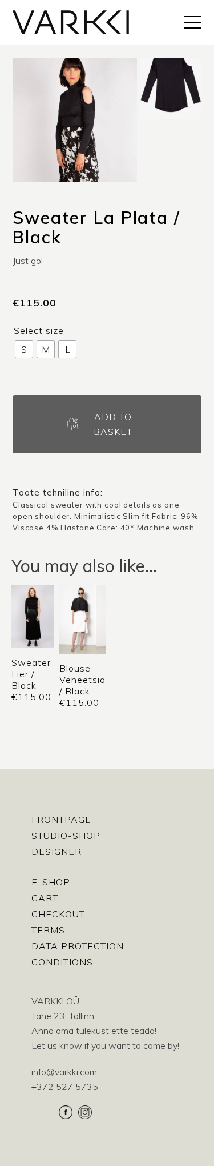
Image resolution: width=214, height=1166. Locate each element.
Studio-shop (65, 835)
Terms (48, 930)
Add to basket (113, 424)
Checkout (58, 914)
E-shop (50, 882)
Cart (44, 898)
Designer (56, 851)
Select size (39, 330)
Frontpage (61, 819)
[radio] (24, 349)
